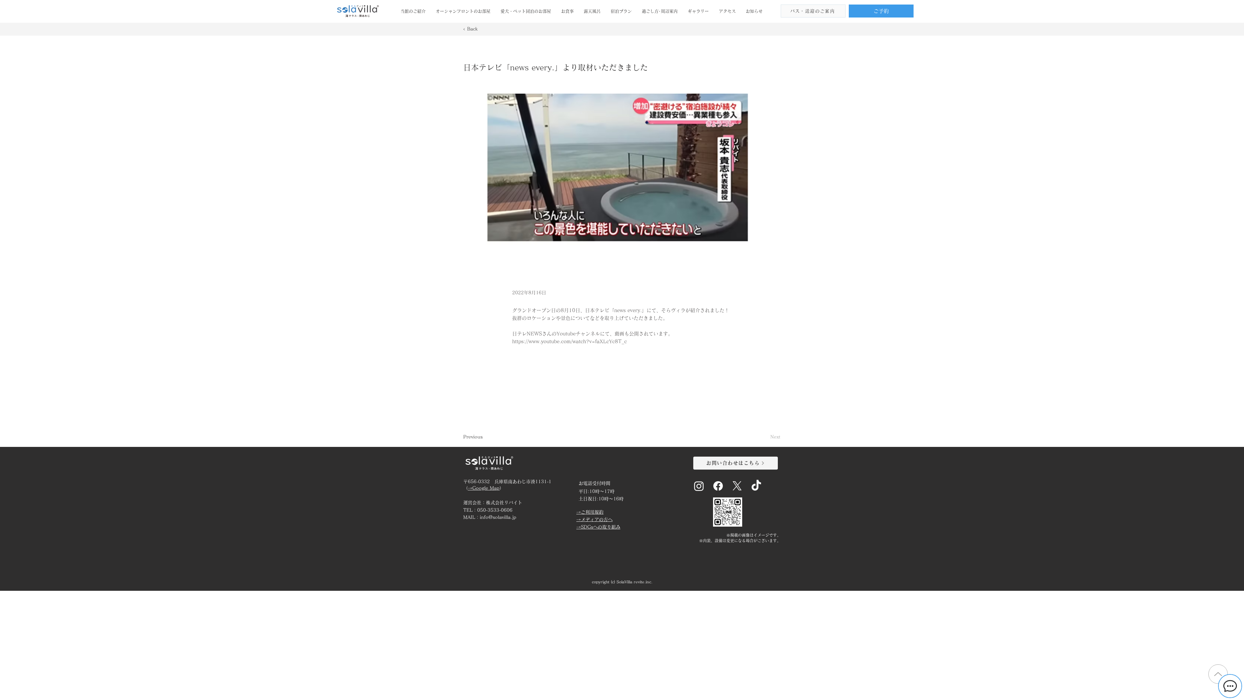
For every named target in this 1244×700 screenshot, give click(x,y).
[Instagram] (699, 486)
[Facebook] (718, 486)
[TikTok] (756, 486)
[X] (737, 486)
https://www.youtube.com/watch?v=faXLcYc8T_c (569, 341)
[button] (413, 11)
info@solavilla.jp (498, 517)
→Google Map (484, 488)
